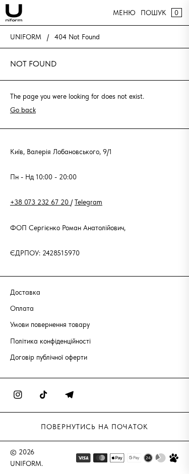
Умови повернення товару (50, 324)
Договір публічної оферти (48, 357)
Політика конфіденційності (50, 341)
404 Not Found (77, 37)
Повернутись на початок (94, 427)
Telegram (88, 202)
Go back (23, 110)
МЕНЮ (124, 13)
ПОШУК (153, 13)
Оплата (22, 308)
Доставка (25, 292)
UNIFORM (25, 37)
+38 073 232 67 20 (40, 202)
